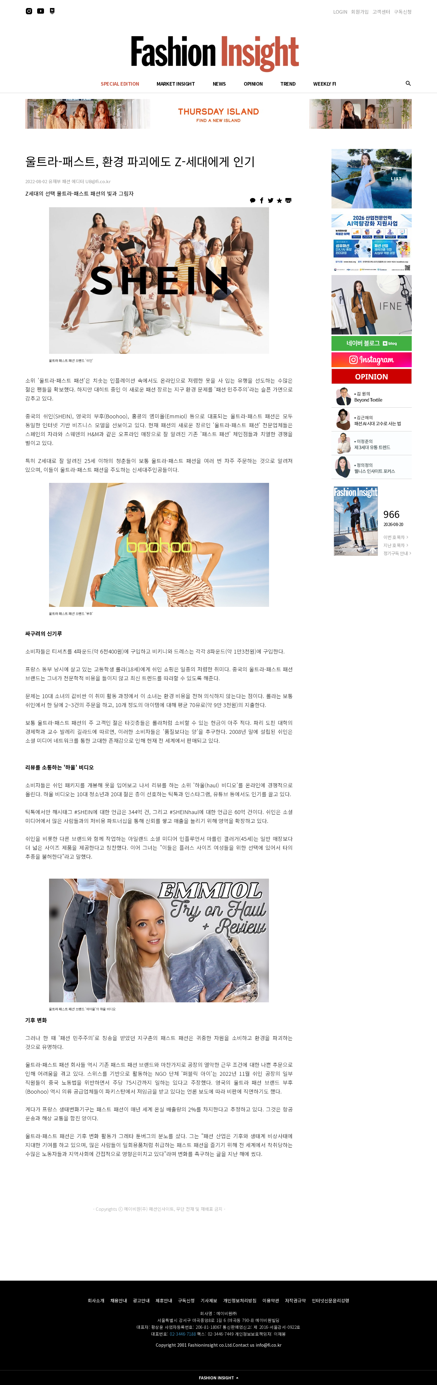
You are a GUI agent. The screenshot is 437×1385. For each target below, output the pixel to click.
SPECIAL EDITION (120, 83)
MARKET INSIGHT (176, 83)
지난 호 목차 (394, 545)
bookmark (279, 200)
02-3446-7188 (183, 1334)
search (408, 83)
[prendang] (371, 241)
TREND (287, 83)
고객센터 (381, 11)
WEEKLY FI (324, 83)
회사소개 (96, 1300)
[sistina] (371, 178)
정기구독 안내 (395, 553)
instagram (28, 11)
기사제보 (209, 1300)
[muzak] (371, 305)
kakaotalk (252, 200)
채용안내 (118, 1300)
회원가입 (360, 11)
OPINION (253, 83)
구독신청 (403, 11)
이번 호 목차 (394, 537)
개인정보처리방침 (240, 1300)
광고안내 (141, 1300)
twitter (270, 200)
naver (52, 11)
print (288, 200)
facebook (261, 200)
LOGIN (340, 11)
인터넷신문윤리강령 (330, 1300)
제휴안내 (163, 1300)
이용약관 (270, 1300)
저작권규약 (295, 1300)
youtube (40, 11)
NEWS (219, 83)
